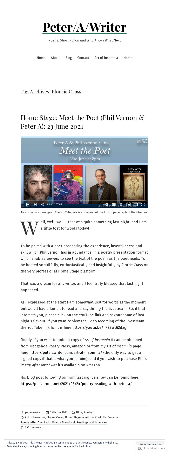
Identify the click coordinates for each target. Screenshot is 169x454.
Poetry (88, 412)
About (55, 58)
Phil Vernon (110, 417)
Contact (83, 58)
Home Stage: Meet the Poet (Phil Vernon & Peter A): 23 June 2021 (82, 121)
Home (41, 58)
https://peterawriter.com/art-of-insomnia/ (65, 352)
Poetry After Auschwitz (36, 422)
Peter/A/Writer (84, 26)
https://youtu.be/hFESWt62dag (99, 327)
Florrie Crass (55, 417)
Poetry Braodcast (63, 422)
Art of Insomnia (106, 58)
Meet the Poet (91, 417)
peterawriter (33, 412)
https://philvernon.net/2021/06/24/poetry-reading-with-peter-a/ (76, 384)
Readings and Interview (91, 422)
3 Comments (33, 427)
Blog (68, 58)
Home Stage (73, 417)
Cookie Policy (82, 446)
